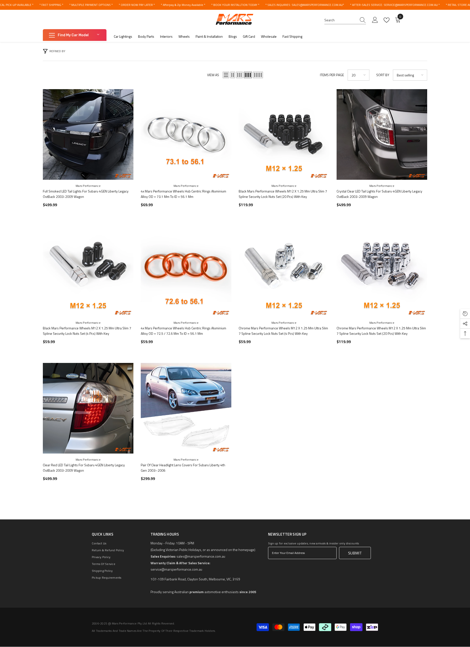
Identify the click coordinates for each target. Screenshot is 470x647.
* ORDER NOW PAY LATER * (137, 4)
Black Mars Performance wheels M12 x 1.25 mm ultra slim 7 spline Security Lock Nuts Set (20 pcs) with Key (283, 194)
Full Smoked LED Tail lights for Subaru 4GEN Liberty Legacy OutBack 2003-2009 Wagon (86, 194)
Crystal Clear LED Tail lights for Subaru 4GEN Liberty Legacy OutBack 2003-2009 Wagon (379, 194)
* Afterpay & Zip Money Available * (183, 4)
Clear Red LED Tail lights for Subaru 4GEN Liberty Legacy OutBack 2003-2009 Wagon (84, 467)
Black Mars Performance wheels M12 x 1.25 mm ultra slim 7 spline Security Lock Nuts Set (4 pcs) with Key (87, 330)
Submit (355, 553)
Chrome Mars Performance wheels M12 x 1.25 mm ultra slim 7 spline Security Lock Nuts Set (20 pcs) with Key (381, 330)
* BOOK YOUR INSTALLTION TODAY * (235, 4)
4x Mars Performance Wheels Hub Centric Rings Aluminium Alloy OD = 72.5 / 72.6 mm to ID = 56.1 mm (183, 330)
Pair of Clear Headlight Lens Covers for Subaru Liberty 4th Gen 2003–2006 (183, 467)
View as (213, 74)
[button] (226, 75)
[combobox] (340, 20)
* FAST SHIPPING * (51, 4)
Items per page (332, 74)
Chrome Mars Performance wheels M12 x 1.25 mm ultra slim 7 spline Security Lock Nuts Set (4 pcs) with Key (283, 330)
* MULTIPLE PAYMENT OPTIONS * (91, 4)
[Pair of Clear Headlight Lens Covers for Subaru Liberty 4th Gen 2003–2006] (186, 408)
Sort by (382, 74)
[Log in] (375, 20)
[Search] (345, 20)
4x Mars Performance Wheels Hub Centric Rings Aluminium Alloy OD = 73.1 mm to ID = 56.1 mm (183, 194)
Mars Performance (88, 185)
